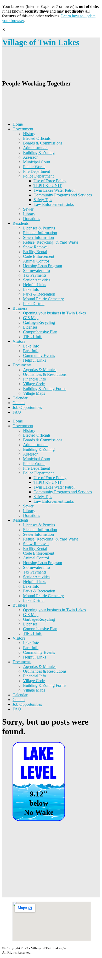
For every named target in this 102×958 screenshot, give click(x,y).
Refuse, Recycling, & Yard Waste (50, 242)
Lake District (33, 303)
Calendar (20, 398)
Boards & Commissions (42, 143)
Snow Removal (36, 247)
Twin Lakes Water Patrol (54, 190)
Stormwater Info (36, 270)
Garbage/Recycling (39, 322)
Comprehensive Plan (40, 332)
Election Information (40, 233)
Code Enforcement (38, 256)
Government (23, 129)
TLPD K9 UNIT (47, 185)
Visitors (19, 341)
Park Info (30, 351)
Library (29, 214)
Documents (22, 365)
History (29, 133)
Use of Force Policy (49, 181)
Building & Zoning (39, 152)
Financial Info (34, 379)
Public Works (34, 166)
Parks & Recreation (39, 294)
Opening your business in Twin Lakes (54, 313)
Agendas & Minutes (39, 369)
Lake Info (31, 289)
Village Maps (34, 393)
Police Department (38, 176)
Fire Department (36, 171)
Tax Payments (34, 275)
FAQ (17, 412)
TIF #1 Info (32, 336)
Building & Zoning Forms (44, 388)
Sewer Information (38, 237)
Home (18, 124)
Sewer (28, 209)
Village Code (34, 384)
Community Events (39, 355)
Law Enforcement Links (53, 204)
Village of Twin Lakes (40, 42)
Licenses (30, 327)
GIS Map (30, 317)
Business (20, 308)
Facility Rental (35, 251)
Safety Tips (42, 199)
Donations (31, 218)
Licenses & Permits (39, 228)
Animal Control (36, 261)
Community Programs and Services (62, 195)
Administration (35, 148)
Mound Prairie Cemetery (43, 299)
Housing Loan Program (42, 266)
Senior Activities (36, 280)
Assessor (30, 157)
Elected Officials (36, 138)
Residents (21, 223)
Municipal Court (36, 162)
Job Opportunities (27, 407)
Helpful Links (34, 284)
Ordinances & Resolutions (44, 374)
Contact (19, 402)
